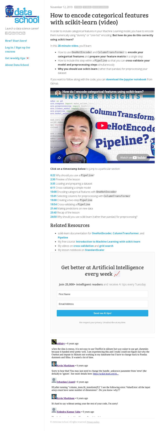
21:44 (53, 208)
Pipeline (63, 237)
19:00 (53, 200)
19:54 (53, 204)
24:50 (53, 216)
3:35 (52, 183)
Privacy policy (93, 421)
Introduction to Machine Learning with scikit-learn (108, 241)
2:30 (52, 179)
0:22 (52, 175)
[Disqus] (102, 377)
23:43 (53, 212)
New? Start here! (16, 40)
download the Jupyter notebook (126, 79)
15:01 (53, 196)
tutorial (87, 7)
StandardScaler (94, 250)
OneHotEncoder (102, 233)
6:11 (52, 187)
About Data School (17, 65)
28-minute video (68, 45)
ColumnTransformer (126, 233)
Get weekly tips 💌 (17, 58)
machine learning (100, 7)
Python (78, 7)
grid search (106, 246)
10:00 (53, 191)
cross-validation (83, 246)
